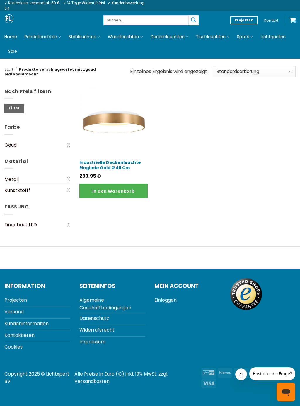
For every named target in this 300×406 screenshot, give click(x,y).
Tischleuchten (211, 37)
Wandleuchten (123, 37)
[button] (293, 20)
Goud (10, 145)
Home (10, 37)
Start (8, 69)
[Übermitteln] (194, 20)
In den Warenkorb (113, 191)
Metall (11, 179)
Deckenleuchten (168, 37)
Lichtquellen (273, 37)
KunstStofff (17, 190)
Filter (14, 108)
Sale (12, 51)
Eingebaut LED (20, 224)
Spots (243, 37)
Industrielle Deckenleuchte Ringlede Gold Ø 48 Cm (110, 165)
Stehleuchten (82, 37)
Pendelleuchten (41, 37)
